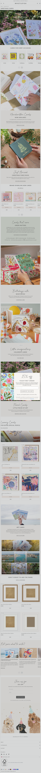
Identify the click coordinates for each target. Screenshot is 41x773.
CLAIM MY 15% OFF (27, 391)
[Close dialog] (2, 374)
